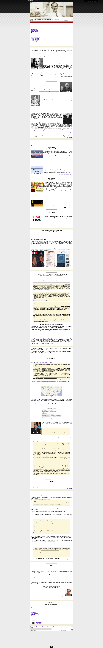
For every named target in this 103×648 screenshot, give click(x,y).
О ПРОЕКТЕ (45, 15)
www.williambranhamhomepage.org (65, 174)
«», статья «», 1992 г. (47, 441)
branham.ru (68, 207)
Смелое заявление (34, 30)
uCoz (55, 631)
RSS (37, 0)
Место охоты (33, 33)
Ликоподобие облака (35, 36)
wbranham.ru (31, 19)
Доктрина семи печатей (35, 37)
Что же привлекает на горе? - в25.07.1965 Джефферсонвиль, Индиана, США (42, 499)
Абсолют (46, 537)
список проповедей (47, 351)
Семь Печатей (44, 19)
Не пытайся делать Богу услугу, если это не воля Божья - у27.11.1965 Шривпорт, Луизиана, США (51, 301)
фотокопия (71, 104)
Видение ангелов (34, 31)
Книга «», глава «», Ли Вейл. (63, 132)
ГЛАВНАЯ (33, 15)
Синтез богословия (35, 39)
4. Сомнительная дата (50, 19)
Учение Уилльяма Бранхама (38, 19)
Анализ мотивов (35, 40)
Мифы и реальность (35, 38)
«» (39, 43)
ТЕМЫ (37, 15)
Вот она (42, 70)
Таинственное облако (35, 34)
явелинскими (37, 400)
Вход (36, 0)
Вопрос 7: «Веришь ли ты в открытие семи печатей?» (62, 104)
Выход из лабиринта (35, 41)
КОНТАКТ (40, 15)
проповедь (60, 351)
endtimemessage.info (66, 192)
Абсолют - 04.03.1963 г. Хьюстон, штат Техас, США (45, 362)
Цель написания (34, 29)
